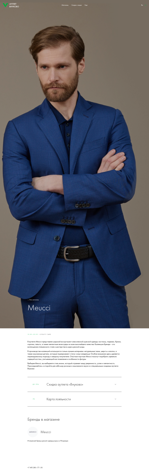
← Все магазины (33, 300)
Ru (142, 5)
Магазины (65, 5)
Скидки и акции (76, 5)
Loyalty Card (45, 334)
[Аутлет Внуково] (11, 5)
